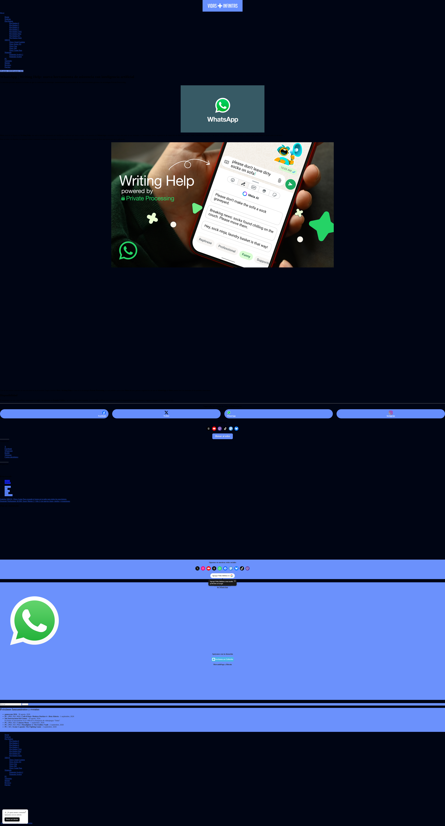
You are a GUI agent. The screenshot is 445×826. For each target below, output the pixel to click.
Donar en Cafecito (12, 819)
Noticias (8, 19)
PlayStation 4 (14, 27)
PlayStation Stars (15, 38)
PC (6, 59)
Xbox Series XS (15, 44)
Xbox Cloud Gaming (17, 42)
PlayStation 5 (14, 25)
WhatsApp (9, 495)
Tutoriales (8, 61)
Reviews (8, 65)
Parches (7, 67)
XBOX (7, 40)
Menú (2, 13)
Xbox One (13, 46)
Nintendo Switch (15, 57)
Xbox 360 (13, 48)
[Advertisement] (69, 308)
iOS (6, 489)
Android (8, 487)
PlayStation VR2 (15, 32)
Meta (6, 493)
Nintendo (8, 52)
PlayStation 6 (14, 23)
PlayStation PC (14, 36)
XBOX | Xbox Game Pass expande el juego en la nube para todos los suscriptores (33, 499)
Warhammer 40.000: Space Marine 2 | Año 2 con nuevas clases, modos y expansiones (35, 501)
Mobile (7, 63)
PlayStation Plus (15, 34)
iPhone (7, 491)
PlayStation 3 (14, 29)
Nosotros (29, 823)
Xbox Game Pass (15, 50)
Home (7, 17)
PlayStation (9, 21)
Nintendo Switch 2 (16, 55)
